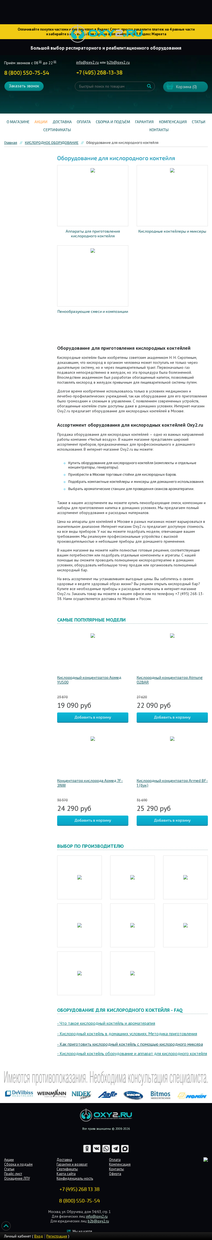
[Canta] (132, 877)
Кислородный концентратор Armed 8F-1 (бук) (172, 783)
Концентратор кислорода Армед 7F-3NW (90, 783)
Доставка (62, 122)
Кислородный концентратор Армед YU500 (89, 680)
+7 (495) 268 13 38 (79, 1189)
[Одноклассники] (87, 1151)
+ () (99, 72)
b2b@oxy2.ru (118, 62)
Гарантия (144, 122)
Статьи (198, 122)
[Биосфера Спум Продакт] (132, 925)
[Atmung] (79, 877)
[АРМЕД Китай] (79, 925)
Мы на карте (82, 1231)
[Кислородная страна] (185, 925)
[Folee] (185, 877)
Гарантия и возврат (72, 1164)
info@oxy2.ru (87, 62)
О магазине (18, 122)
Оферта (115, 1173)
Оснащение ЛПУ (17, 1178)
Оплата (84, 122)
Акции (41, 122)
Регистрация (56, 1236)
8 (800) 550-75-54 (26, 72)
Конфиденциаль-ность (75, 1178)
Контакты (159, 130)
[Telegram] (116, 1151)
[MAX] (125, 1151)
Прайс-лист (13, 1173)
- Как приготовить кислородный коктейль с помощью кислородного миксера (130, 1044)
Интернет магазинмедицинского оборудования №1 (106, 33)
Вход (38, 1236)
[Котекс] (79, 973)
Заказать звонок (24, 85)
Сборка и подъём (113, 122)
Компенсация (173, 122)
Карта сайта (66, 1173)
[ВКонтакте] (97, 1151)
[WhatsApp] (106, 1151)
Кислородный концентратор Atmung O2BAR (170, 680)
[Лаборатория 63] (132, 973)
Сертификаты (57, 130)
